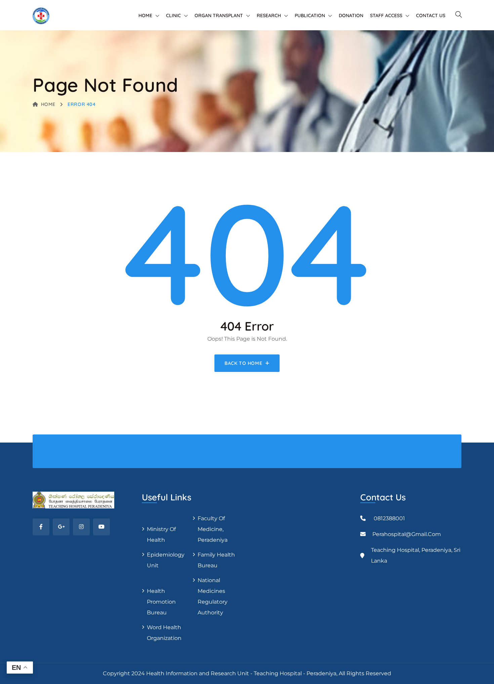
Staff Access (386, 15)
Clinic (173, 15)
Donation (351, 15)
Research (269, 15)
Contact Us (430, 15)
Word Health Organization (164, 632)
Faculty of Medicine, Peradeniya (213, 529)
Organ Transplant (219, 15)
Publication (310, 15)
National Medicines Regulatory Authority (213, 596)
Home (145, 15)
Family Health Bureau (216, 560)
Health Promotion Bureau (161, 602)
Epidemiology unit (165, 560)
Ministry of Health (161, 534)
